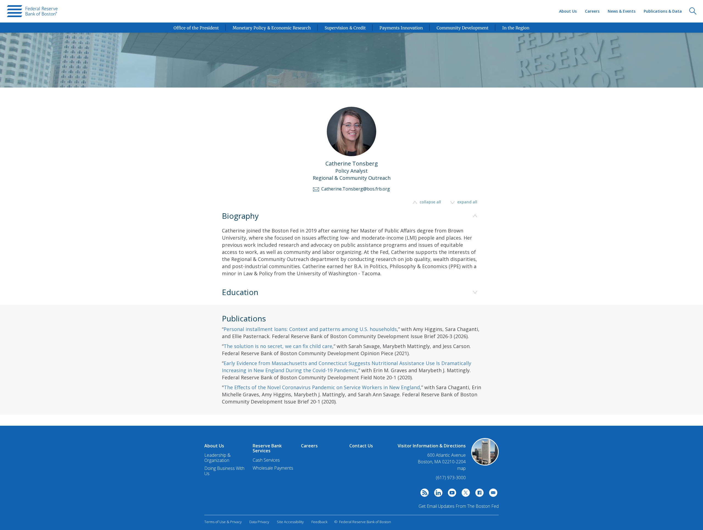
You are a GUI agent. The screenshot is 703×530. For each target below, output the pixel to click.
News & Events (621, 11)
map (461, 468)
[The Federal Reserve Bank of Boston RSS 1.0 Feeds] (423, 494)
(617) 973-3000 (451, 478)
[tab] (351, 253)
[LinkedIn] (436, 494)
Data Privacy (259, 521)
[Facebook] (478, 494)
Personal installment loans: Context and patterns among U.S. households (310, 329)
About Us (568, 11)
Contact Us (361, 446)
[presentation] (32, 11)
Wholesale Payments (273, 468)
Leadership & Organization (217, 457)
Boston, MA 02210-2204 (442, 461)
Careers (592, 11)
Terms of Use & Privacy (223, 521)
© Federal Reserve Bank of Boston (362, 521)
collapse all (430, 201)
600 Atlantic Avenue (446, 455)
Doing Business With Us (224, 470)
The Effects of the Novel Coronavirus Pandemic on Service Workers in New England (322, 387)
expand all (466, 201)
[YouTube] (450, 494)
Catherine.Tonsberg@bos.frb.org (354, 189)
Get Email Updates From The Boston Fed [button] (459, 506)
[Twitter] (464, 494)
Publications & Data (663, 11)
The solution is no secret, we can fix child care (278, 346)
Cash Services (266, 460)
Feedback (319, 521)
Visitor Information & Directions (432, 446)
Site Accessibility (290, 521)
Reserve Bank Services (267, 448)
